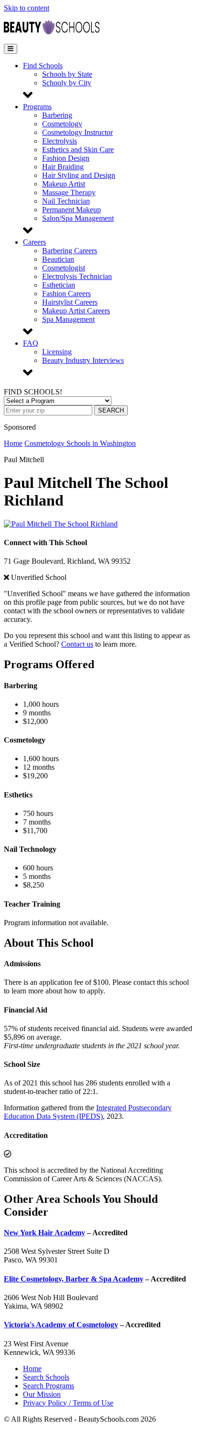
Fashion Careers (66, 293)
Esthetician (58, 285)
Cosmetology (62, 124)
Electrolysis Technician (77, 276)
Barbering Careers (69, 251)
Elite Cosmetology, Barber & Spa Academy (73, 1279)
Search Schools (46, 1377)
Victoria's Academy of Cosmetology (61, 1325)
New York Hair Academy (44, 1233)
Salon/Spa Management (78, 218)
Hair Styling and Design (78, 175)
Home (13, 443)
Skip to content (26, 8)
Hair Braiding (63, 167)
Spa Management (68, 319)
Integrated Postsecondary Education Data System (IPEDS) (88, 1112)
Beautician (58, 259)
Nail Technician (66, 201)
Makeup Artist (63, 184)
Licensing (57, 352)
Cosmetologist (63, 268)
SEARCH (111, 410)
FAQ (30, 343)
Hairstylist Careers (70, 302)
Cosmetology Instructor (77, 132)
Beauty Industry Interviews (83, 360)
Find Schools (43, 66)
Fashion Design (65, 158)
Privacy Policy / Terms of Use (68, 1403)
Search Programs (48, 1386)
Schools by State (67, 74)
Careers (34, 242)
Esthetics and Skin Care (78, 149)
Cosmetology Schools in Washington (80, 443)
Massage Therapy (69, 192)
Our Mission (42, 1394)
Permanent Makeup (71, 210)
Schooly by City (66, 83)
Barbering (57, 115)
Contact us (77, 644)
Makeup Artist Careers (76, 311)
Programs (37, 107)
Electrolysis (59, 141)
